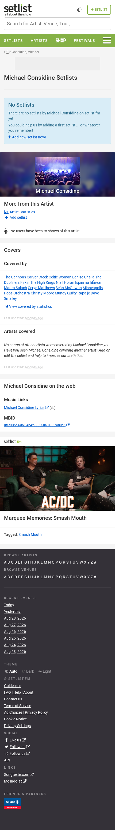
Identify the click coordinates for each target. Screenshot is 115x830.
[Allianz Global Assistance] (12, 803)
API (7, 760)
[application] (57, 478)
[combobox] (57, 23)
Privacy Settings (17, 726)
